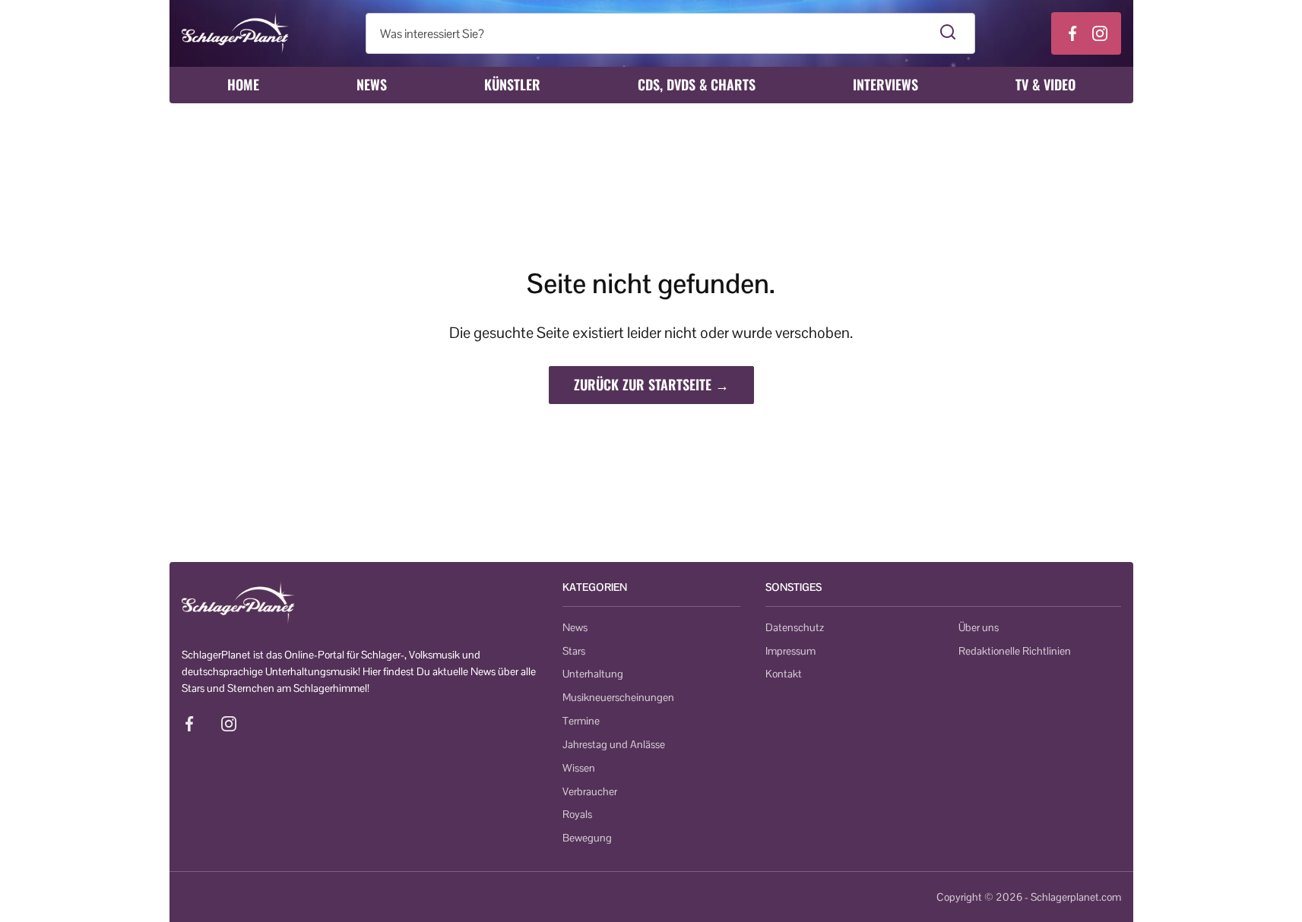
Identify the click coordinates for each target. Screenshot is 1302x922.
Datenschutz (794, 627)
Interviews (885, 84)
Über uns (978, 627)
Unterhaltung (592, 673)
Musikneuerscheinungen (618, 697)
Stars (573, 651)
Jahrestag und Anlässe (613, 744)
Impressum (790, 651)
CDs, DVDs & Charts (697, 84)
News (371, 84)
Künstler (512, 84)
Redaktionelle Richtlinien (1014, 651)
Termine (581, 721)
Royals (577, 814)
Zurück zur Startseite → (651, 384)
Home (243, 84)
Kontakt (783, 673)
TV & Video (1045, 84)
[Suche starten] (948, 33)
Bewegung (587, 838)
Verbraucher (589, 791)
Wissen (578, 768)
